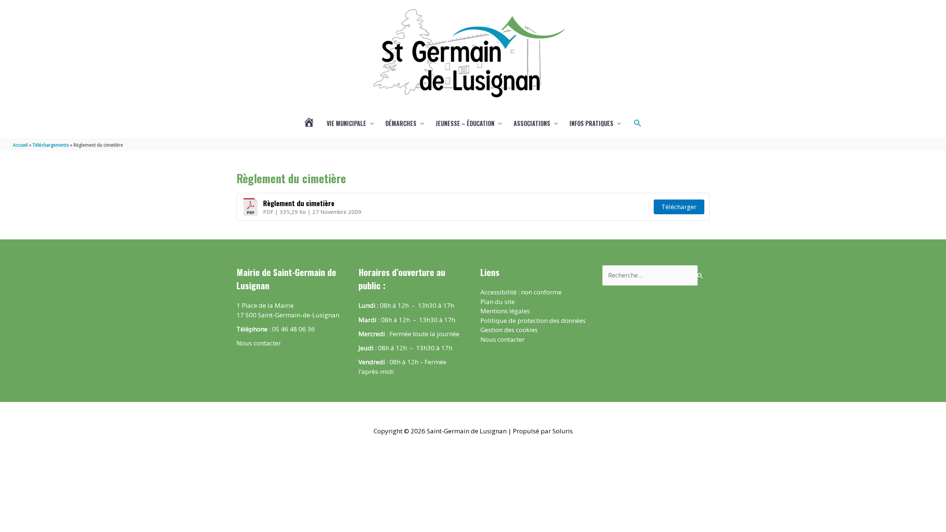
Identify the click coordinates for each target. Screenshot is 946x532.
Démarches (400, 123)
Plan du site (497, 301)
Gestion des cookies (509, 329)
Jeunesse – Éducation (465, 123)
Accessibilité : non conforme (521, 292)
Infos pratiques (591, 123)
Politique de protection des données (533, 320)
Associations (532, 123)
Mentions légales (505, 311)
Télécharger (679, 206)
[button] (638, 123)
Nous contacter (258, 343)
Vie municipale (346, 123)
